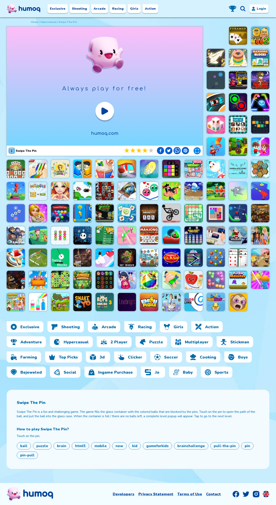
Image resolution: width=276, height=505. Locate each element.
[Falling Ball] (216, 80)
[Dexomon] (38, 235)
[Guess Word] (260, 124)
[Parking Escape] (216, 235)
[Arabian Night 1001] (260, 213)
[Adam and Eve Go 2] (260, 36)
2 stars (133, 150)
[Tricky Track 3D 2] (127, 235)
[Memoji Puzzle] (238, 302)
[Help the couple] (260, 147)
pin (247, 445)
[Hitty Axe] (16, 258)
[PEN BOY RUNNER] (38, 169)
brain (61, 445)
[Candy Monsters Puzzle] (171, 235)
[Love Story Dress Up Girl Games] (60, 191)
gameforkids (157, 445)
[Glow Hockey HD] (260, 102)
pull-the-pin (225, 445)
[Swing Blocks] (60, 258)
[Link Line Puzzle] (193, 213)
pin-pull (27, 455)
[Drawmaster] (216, 147)
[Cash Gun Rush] (260, 191)
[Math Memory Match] (149, 258)
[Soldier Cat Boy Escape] (260, 80)
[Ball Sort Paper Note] (60, 235)
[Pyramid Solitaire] (238, 36)
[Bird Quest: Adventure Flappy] (82, 191)
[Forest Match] (216, 191)
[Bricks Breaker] (193, 258)
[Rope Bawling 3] (105, 302)
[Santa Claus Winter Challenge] (238, 235)
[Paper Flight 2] (216, 58)
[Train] (127, 169)
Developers (123, 494)
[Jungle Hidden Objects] (60, 302)
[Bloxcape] (216, 213)
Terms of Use (189, 494)
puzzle (42, 445)
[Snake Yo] (82, 302)
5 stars (151, 150)
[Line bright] (127, 302)
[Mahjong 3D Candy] (216, 124)
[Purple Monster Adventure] (238, 280)
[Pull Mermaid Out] (82, 213)
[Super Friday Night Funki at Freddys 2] (16, 280)
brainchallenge (191, 445)
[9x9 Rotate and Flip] (216, 280)
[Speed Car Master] (216, 102)
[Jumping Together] (238, 124)
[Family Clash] (171, 258)
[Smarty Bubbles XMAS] (60, 213)
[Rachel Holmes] (105, 169)
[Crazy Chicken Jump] (216, 169)
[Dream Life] (38, 213)
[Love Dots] (149, 191)
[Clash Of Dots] (238, 102)
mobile (101, 445)
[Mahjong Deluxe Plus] (149, 213)
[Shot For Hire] (82, 258)
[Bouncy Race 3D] (16, 191)
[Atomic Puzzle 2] (216, 258)
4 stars (145, 150)
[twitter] (169, 151)
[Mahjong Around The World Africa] (149, 235)
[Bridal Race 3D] (105, 258)
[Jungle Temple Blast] (149, 280)
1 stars (127, 150)
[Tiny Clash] (260, 258)
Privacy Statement (155, 494)
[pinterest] (185, 151)
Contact (213, 494)
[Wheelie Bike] (171, 213)
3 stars (139, 150)
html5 (80, 445)
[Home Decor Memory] (193, 169)
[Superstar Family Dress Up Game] (260, 235)
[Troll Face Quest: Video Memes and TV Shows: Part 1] (16, 235)
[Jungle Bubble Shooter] (82, 280)
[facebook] (160, 151)
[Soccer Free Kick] (38, 258)
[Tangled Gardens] (260, 169)
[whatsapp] (177, 151)
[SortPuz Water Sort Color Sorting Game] (38, 302)
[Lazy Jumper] (171, 280)
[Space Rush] (238, 80)
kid (134, 445)
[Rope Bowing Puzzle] (238, 213)
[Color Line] (193, 302)
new (119, 445)
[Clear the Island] (238, 191)
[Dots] (105, 280)
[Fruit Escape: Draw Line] (193, 280)
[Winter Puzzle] (127, 280)
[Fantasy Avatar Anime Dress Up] (171, 302)
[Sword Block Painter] (171, 169)
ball (23, 445)
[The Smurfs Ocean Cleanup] (193, 191)
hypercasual (48, 22)
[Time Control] (16, 213)
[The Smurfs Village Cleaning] (127, 191)
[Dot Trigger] (127, 258)
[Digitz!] (149, 169)
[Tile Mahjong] (127, 213)
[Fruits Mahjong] (60, 280)
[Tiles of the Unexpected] (105, 191)
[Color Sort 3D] (238, 58)
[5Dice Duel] (105, 235)
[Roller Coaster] (38, 280)
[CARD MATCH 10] (16, 169)
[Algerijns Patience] (238, 258)
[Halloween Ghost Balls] (82, 235)
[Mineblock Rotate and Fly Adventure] (238, 147)
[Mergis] (38, 191)
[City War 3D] (82, 169)
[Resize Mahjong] (260, 58)
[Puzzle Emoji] (149, 302)
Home (34, 22)
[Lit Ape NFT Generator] (60, 169)
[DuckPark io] (216, 302)
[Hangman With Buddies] (238, 169)
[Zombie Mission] (105, 213)
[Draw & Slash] (260, 280)
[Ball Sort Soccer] (193, 235)
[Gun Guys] (171, 191)
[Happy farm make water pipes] (16, 302)
